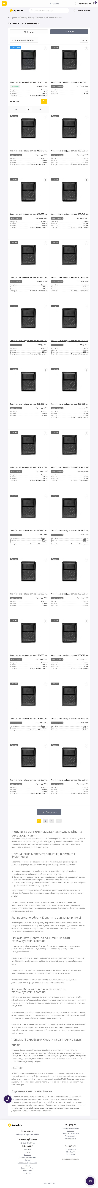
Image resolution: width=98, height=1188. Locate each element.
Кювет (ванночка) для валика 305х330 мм (69, 277)
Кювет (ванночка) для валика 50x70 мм (68, 82)
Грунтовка (70, 1131)
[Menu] (4, 3)
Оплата (27, 1152)
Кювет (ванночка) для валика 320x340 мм (69, 214)
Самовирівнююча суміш (70, 1133)
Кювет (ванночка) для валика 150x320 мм (69, 655)
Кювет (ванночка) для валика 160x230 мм (28, 655)
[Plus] (40, 109)
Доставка (27, 1150)
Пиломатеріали (70, 1136)
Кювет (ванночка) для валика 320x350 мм (28, 214)
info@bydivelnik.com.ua (70, 1159)
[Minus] (16, 109)
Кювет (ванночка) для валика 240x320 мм (28, 467)
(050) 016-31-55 (85, 3)
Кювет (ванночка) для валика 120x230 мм (69, 780)
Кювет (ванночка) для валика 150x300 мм (28, 82)
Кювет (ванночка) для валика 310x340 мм (28, 277)
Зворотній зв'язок (27, 1168)
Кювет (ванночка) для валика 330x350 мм (69, 151)
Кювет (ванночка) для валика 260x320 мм (69, 340)
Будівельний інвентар (19, 18)
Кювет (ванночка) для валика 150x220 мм (28, 780)
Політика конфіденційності (27, 1163)
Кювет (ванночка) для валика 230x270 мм (28, 530)
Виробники (28, 1173)
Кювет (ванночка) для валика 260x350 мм (28, 340)
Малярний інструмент (37, 18)
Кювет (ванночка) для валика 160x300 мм (69, 594)
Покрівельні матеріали (71, 1128)
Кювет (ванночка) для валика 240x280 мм (69, 467)
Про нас (27, 1160)
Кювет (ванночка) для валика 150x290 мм (28, 718)
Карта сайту (27, 1171)
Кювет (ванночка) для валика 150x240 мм (69, 718)
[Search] (32, 10)
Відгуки (27, 1165)
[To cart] (44, 101)
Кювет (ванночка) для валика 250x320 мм (69, 404)
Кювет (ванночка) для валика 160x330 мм (28, 594)
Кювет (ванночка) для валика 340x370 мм (28, 151)
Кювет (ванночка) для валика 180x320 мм (69, 530)
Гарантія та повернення (27, 1157)
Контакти (27, 1155)
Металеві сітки (70, 1139)
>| (59, 821)
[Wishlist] (45, 48)
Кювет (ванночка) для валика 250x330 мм (28, 404)
